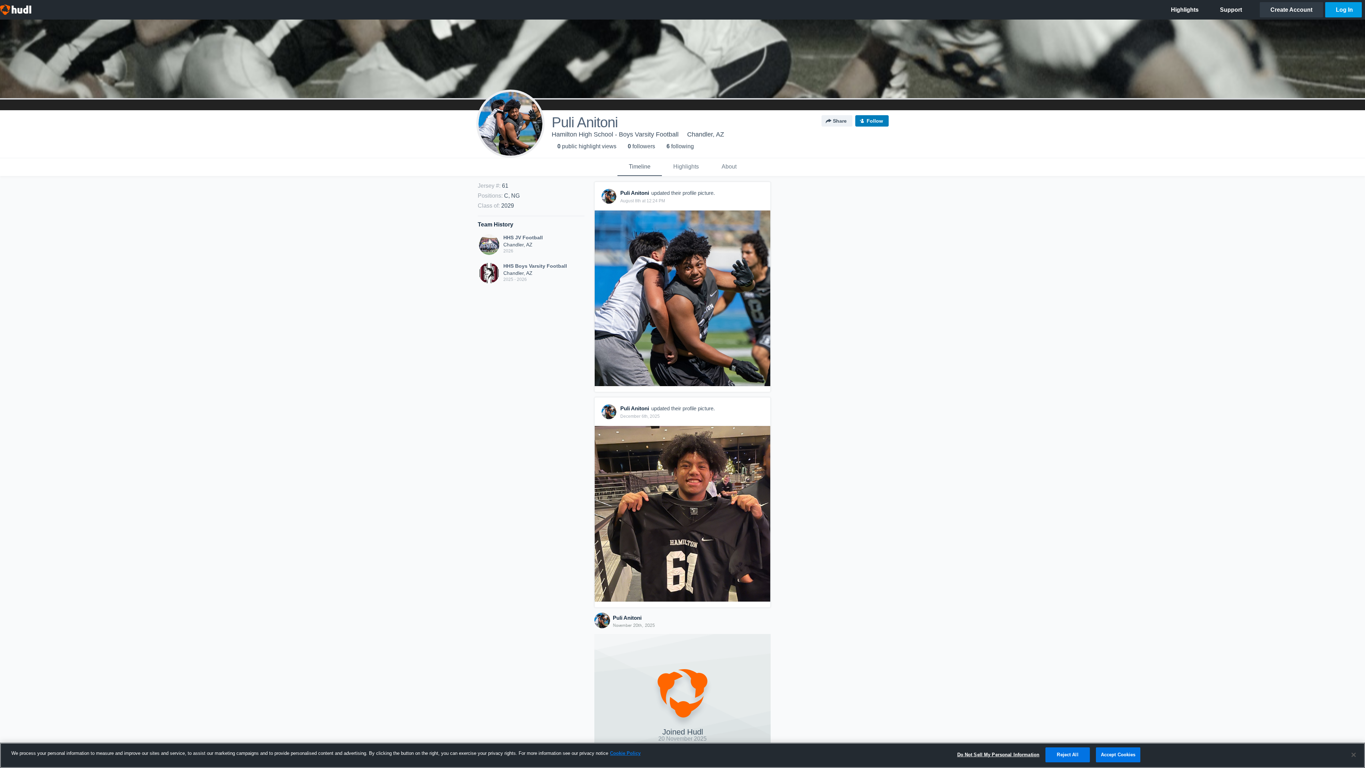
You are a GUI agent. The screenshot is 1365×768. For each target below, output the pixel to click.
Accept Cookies (1118, 754)
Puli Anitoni (627, 618)
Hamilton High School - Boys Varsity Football (615, 134)
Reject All (1067, 754)
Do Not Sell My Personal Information (998, 754)
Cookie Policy (625, 753)
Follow (875, 121)
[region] (682, 755)
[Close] (1353, 755)
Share (840, 121)
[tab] (639, 167)
